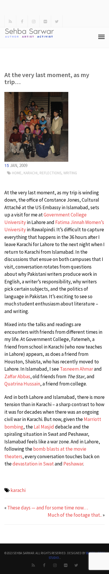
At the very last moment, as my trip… (46, 78)
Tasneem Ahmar (76, 369)
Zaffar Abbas (17, 376)
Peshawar (73, 464)
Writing (70, 172)
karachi (18, 490)
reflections (50, 172)
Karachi (30, 172)
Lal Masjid (44, 427)
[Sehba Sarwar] (36, 126)
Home (17, 172)
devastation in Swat (33, 464)
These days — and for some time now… (47, 507)
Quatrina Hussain (22, 384)
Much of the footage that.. (75, 515)
